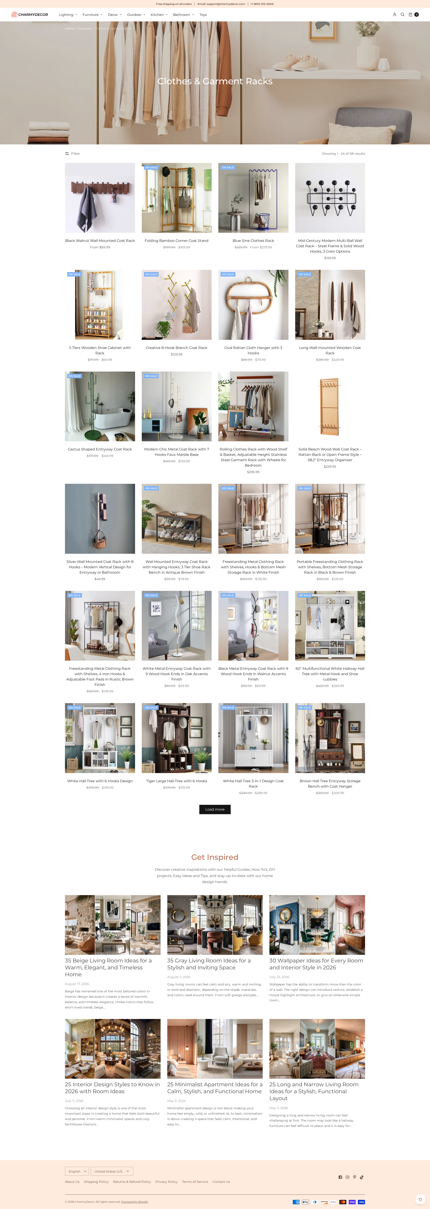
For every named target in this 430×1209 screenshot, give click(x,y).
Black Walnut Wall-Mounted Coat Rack (100, 241)
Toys (203, 15)
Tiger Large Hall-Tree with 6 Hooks (176, 781)
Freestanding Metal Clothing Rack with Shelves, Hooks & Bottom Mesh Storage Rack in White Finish (253, 567)
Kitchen (157, 15)
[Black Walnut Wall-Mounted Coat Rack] (100, 198)
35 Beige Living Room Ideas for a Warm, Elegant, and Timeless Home (108, 967)
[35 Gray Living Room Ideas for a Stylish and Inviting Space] (215, 925)
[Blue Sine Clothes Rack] (253, 198)
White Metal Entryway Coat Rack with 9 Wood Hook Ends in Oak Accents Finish (177, 673)
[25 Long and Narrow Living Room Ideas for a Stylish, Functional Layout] (317, 1049)
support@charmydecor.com (225, 4)
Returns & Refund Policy (132, 1182)
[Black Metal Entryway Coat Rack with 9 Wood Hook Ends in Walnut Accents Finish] (253, 626)
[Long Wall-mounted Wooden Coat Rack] (330, 305)
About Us (72, 1182)
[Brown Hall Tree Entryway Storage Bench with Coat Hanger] (330, 738)
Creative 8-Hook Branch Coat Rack (176, 348)
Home (69, 28)
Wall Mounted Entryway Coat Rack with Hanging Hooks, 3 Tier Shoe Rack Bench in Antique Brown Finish (177, 567)
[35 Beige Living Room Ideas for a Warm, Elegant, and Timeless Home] (113, 925)
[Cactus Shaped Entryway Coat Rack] (100, 407)
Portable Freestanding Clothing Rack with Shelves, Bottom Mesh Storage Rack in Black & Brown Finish (330, 567)
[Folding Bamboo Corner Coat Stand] (177, 198)
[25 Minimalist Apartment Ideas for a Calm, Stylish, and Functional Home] (215, 1049)
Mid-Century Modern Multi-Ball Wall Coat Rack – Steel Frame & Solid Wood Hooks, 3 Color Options (330, 246)
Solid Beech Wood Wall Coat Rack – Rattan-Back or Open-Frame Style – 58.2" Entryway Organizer (330, 454)
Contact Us (221, 1182)
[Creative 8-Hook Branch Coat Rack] (177, 305)
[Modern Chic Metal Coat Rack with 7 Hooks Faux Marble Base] (177, 407)
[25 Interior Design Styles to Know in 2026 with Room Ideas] (113, 1049)
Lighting (66, 15)
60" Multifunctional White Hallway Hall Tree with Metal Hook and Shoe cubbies (330, 673)
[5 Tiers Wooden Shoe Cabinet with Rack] (100, 305)
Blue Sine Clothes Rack (253, 241)
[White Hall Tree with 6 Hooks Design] (100, 738)
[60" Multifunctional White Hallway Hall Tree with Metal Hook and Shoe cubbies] (330, 626)
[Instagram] (348, 1177)
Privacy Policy (166, 1182)
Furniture (91, 15)
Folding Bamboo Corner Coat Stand (177, 241)
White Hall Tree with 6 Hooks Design (100, 781)
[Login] (394, 14)
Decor (113, 15)
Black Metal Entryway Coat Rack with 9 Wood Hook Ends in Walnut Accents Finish (253, 673)
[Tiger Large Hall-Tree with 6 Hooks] (177, 738)
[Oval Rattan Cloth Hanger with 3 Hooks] (253, 305)
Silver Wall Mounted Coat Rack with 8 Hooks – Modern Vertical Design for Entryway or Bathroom (100, 567)
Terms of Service (195, 1182)
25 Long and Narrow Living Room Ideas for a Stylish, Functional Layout (314, 1091)
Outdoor (134, 15)
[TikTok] (362, 1177)
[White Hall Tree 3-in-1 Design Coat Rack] (253, 738)
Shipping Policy (96, 1182)
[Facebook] (340, 1177)
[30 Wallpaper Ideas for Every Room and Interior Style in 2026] (317, 925)
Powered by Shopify (134, 1201)
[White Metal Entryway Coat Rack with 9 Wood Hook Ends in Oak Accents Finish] (177, 626)
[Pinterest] (355, 1177)
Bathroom (181, 15)
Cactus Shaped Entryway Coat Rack (100, 449)
